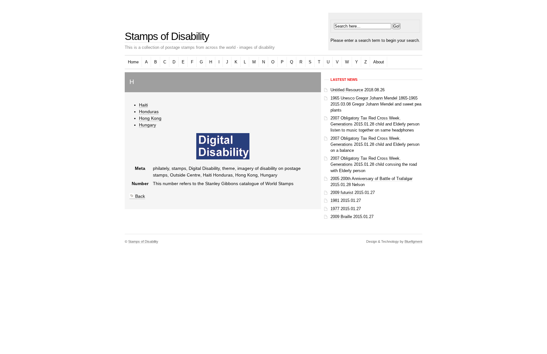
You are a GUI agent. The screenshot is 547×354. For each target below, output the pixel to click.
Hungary (147, 124)
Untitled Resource (346, 89)
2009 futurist (341, 192)
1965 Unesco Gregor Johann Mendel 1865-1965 (374, 98)
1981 (334, 200)
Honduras (149, 111)
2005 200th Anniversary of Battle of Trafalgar (371, 178)
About (378, 62)
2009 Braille (341, 216)
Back (139, 196)
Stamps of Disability (167, 36)
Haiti (143, 104)
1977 (334, 208)
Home (133, 62)
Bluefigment (413, 241)
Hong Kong (150, 118)
